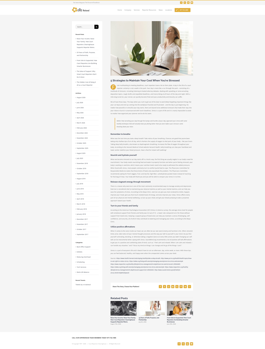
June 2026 (80, 108)
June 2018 (80, 189)
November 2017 (82, 224)
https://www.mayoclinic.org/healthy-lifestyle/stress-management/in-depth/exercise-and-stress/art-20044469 (145, 264)
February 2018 (82, 209)
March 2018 (81, 204)
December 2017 (82, 219)
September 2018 (82, 173)
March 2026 (81, 123)
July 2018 (80, 184)
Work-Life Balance (83, 272)
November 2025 (82, 138)
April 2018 (80, 199)
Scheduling (81, 262)
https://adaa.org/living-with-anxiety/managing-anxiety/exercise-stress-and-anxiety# (156, 261)
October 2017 (81, 229)
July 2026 (80, 102)
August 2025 (81, 153)
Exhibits (79, 252)
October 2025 (81, 143)
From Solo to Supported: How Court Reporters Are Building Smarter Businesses (179, 320)
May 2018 (80, 194)
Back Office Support (83, 247)
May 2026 (80, 113)
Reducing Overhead (84, 257)
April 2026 (80, 118)
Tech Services (81, 267)
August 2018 (81, 179)
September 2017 (82, 234)
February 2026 (82, 128)
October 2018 (81, 168)
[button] (112, 313)
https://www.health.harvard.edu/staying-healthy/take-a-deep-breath (138, 258)
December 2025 (82, 133)
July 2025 (80, 158)
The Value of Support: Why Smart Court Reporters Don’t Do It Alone (86, 74)
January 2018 (81, 214)
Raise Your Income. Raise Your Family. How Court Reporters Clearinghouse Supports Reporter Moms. (123, 320)
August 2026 (81, 97)
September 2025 (82, 148)
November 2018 (82, 163)
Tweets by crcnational (83, 285)
